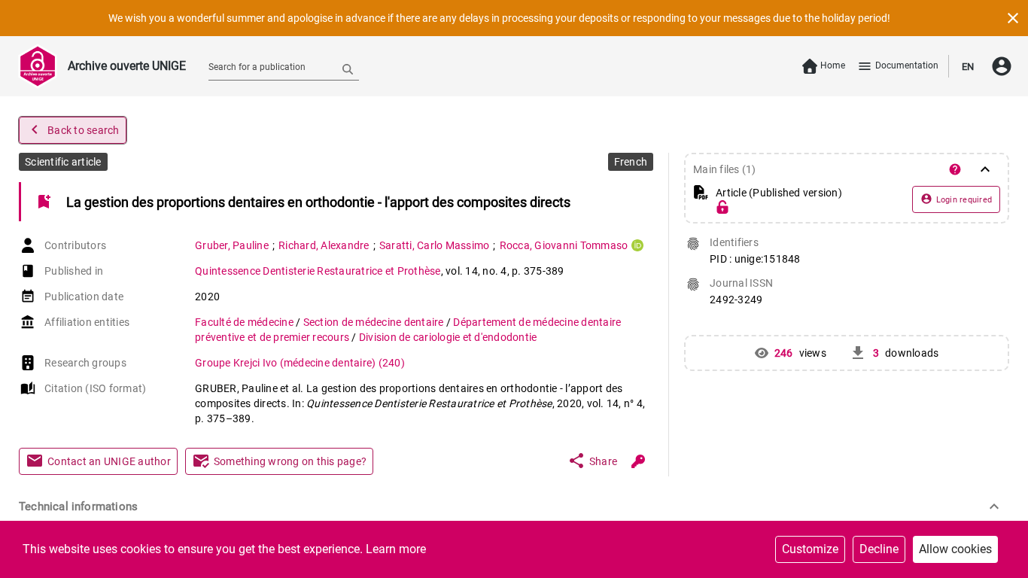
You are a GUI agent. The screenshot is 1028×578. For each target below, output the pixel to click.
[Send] (347, 68)
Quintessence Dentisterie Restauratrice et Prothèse (318, 271)
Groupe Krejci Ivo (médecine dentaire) (300, 363)
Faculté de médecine (245, 322)
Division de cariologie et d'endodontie (448, 337)
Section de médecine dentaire (374, 322)
